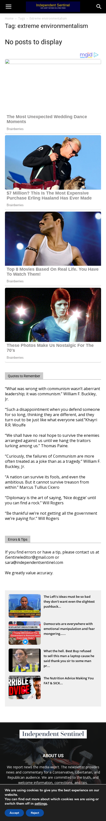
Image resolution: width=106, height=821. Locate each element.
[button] (99, 6)
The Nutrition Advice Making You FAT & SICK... (69, 680)
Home (9, 18)
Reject (35, 813)
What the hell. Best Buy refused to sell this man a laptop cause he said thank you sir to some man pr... (69, 656)
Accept (14, 813)
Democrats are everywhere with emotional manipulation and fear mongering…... (69, 628)
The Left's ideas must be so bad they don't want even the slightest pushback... (69, 601)
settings (41, 803)
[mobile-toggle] (8, 6)
